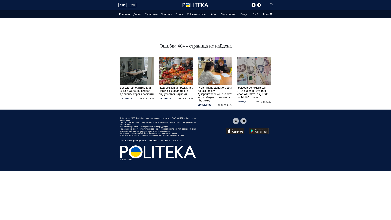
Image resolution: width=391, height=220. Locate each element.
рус (132, 5)
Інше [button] (266, 14)
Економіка (151, 14)
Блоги (179, 14)
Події (243, 14)
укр (122, 5)
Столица (241, 102)
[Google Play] (259, 131)
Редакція (153, 140)
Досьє (137, 14)
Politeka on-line (196, 14)
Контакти (177, 140)
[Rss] (254, 5)
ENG (256, 14)
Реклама (165, 140)
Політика (166, 14)
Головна (124, 14)
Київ (213, 14)
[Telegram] (259, 5)
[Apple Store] (235, 131)
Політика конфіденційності (133, 140)
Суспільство (228, 14)
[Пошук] (271, 5)
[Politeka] (195, 5)
